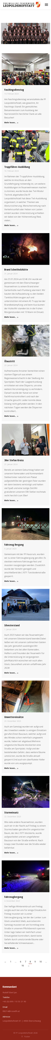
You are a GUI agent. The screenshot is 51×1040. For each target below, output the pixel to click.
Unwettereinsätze (14, 717)
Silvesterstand (12, 625)
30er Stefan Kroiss (14, 460)
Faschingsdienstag (14, 89)
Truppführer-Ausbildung (17, 167)
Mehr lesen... (10, 122)
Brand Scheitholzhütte (16, 269)
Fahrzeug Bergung (14, 544)
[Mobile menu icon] (46, 4)
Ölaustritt (9, 361)
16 (22, 965)
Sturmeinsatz (11, 812)
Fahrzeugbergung (13, 897)
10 (40, 961)
